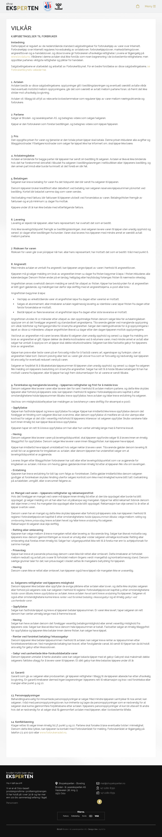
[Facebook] (99, 801)
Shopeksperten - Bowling (22, 6)
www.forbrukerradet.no (53, 732)
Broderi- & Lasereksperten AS (75, 829)
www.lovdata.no (20, 56)
